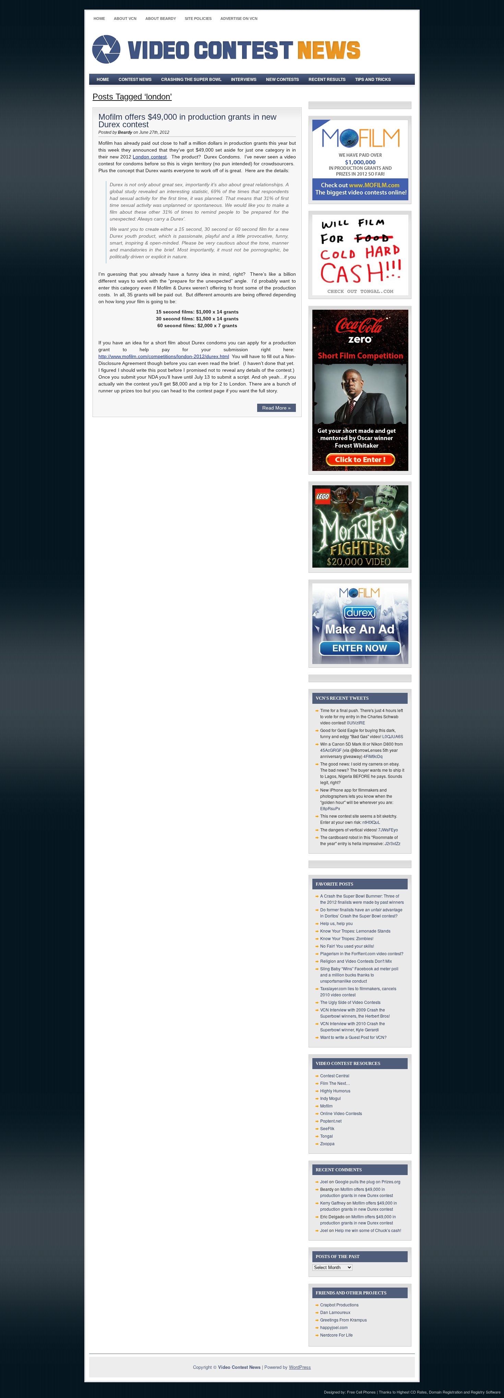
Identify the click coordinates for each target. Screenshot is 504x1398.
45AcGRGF (330, 750)
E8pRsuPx (330, 808)
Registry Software (486, 1392)
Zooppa (327, 1143)
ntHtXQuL (371, 822)
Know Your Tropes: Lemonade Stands (355, 931)
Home (99, 18)
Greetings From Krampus (343, 1320)
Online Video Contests (341, 1113)
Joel (324, 1181)
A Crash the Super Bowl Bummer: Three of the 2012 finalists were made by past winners (362, 899)
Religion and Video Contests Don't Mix (356, 961)
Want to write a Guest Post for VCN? (353, 1037)
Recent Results (327, 79)
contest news (135, 79)
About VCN (125, 18)
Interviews (243, 79)
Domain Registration (446, 1392)
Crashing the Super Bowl (191, 79)
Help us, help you (336, 923)
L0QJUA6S (392, 736)
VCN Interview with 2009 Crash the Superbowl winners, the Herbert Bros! (355, 1013)
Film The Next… (335, 1083)
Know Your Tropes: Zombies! (346, 938)
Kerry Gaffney (333, 1203)
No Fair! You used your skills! (347, 946)
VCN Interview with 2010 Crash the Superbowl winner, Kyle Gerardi (352, 1026)
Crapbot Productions (339, 1304)
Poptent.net (330, 1121)
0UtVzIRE (356, 722)
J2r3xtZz (392, 843)
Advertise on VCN (238, 18)
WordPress (300, 1367)
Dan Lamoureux (335, 1312)
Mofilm (326, 1106)
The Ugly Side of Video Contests (350, 1002)
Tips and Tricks (373, 79)
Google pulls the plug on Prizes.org (367, 1181)
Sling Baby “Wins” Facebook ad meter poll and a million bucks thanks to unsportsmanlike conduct (359, 974)
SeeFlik (327, 1128)
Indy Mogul (330, 1098)
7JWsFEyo (388, 829)
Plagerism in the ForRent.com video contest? (362, 953)
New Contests (282, 79)
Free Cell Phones (361, 1392)
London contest (150, 156)
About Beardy (160, 18)
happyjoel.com (334, 1327)
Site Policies (198, 18)
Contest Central (334, 1075)
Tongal (326, 1136)
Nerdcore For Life (336, 1335)
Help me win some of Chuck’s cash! (368, 1230)
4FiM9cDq (373, 756)
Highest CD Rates (412, 1392)
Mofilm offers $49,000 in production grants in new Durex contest (187, 120)
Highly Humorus (335, 1090)
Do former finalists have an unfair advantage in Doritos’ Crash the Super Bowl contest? (361, 913)
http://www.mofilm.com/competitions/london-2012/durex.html (163, 356)
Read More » (276, 408)
